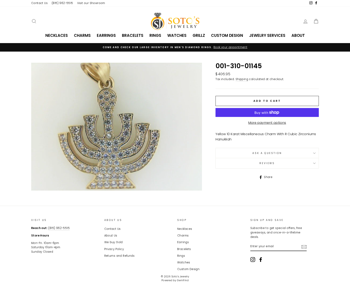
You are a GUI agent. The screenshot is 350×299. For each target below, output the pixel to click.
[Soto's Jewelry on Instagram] (252, 259)
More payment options (267, 122)
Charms (82, 35)
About (298, 35)
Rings (155, 35)
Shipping (242, 79)
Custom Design (227, 35)
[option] (175, 47)
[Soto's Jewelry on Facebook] (260, 259)
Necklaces (56, 35)
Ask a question (267, 153)
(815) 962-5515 (62, 3)
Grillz (199, 35)
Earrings (106, 35)
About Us (110, 236)
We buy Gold (113, 242)
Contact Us (39, 3)
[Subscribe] (304, 246)
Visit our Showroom (91, 3)
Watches (177, 35)
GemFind (183, 280)
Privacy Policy (114, 249)
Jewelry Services (267, 35)
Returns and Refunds (119, 256)
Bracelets (132, 35)
